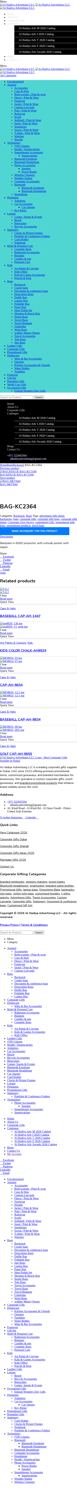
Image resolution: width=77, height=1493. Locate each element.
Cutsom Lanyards (24, 107)
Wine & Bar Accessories (28, 358)
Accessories (21, 88)
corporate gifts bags (48, 519)
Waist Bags (20, 329)
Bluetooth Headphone (26, 162)
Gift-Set (11, 378)
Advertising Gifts (20, 898)
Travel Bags (21, 320)
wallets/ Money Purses (27, 332)
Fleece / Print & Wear (26, 97)
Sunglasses (20, 126)
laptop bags (30, 890)
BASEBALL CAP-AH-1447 (20, 616)
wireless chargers (36, 882)
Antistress (19, 200)
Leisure (11, 213)
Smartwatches (29, 155)
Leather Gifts (14, 345)
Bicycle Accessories (25, 226)
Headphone (20, 194)
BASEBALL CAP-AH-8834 (20, 719)
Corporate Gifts (16, 349)
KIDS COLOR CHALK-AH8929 (23, 650)
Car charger (28, 207)
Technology (14, 142)
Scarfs (17, 117)
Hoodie (18, 139)
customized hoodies (47, 894)
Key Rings (20, 210)
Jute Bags (19, 342)
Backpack (20, 284)
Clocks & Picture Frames (28, 233)
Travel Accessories (24, 336)
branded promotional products (38, 783)
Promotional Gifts (17, 352)
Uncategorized (15, 81)
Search (39, 397)
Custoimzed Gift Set (19, 905)
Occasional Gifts (16, 387)
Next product (7, 477)
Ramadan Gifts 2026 (13, 860)
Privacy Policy (9, 925)
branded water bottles (60, 886)
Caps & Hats (21, 91)
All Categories (8, 75)
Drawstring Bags (23, 294)
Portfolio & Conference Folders (32, 236)
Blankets (19, 255)
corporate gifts (28, 519)
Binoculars (20, 223)
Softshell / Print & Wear (27, 120)
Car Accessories (23, 204)
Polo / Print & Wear (25, 110)
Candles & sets (22, 258)
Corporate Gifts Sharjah (14, 846)
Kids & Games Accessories (29, 274)
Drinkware (13, 355)
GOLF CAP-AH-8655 (16, 754)
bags (15, 519)
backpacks (6, 519)
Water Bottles (22, 368)
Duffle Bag (20, 297)
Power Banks (29, 171)
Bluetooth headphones (14, 886)
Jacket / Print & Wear (26, 104)
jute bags (6, 894)
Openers (19, 361)
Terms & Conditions (34, 925)
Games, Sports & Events (28, 216)
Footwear (19, 100)
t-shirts (65, 894)
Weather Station (23, 178)
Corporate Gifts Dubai (13, 839)
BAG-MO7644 (9, 484)
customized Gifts (44, 522)
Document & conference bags (31, 291)
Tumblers (19, 371)
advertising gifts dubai (51, 515)
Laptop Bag (21, 300)
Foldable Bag (22, 303)
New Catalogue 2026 (13, 833)
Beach (17, 220)
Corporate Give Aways (21, 522)
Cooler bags (21, 287)
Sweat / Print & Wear (26, 129)
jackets (4, 898)
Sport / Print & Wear (25, 123)
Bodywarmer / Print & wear (30, 94)
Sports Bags (21, 316)
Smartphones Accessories (28, 152)
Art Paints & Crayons (26, 268)
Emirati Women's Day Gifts (29, 390)
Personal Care (22, 262)
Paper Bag (20, 307)
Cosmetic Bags (22, 249)
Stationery (13, 229)
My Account (14, 1154)
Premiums (12, 197)
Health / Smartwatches (27, 149)
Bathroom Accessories (27, 252)
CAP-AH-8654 (11, 685)
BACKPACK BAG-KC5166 (17, 474)
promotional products (19, 525)
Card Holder (21, 239)
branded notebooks (12, 882)
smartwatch (37, 886)
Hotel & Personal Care (20, 245)
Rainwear (19, 113)
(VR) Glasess (22, 146)
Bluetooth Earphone (25, 158)
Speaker (26, 168)
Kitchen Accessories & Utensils (32, 365)
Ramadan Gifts (15, 381)
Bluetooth (19, 184)
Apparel (11, 84)
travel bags (38, 525)
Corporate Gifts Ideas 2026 (17, 853)
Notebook (20, 242)
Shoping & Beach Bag (27, 313)
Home (3, 465)
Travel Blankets (23, 323)
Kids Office (21, 271)
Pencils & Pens (22, 278)
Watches (19, 136)
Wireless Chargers (24, 175)
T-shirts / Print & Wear (27, 133)
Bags (10, 281)
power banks (57, 882)
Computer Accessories (27, 181)
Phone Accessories (24, 165)
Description (6, 536)
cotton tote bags (23, 894)
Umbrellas (20, 326)
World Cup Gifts (16, 384)
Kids (10, 265)
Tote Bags (20, 339)
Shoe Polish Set (23, 310)
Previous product (9, 468)
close (3, 572)
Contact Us (7, 867)
